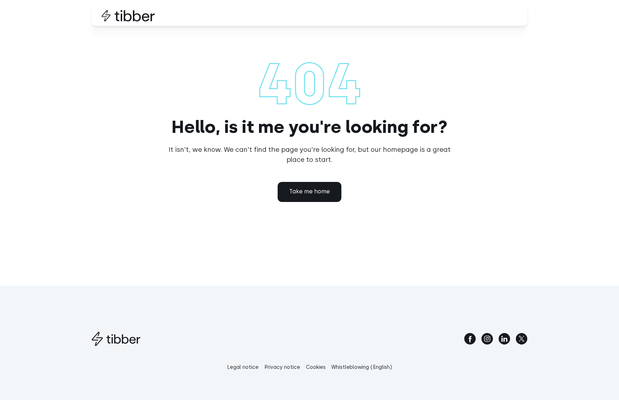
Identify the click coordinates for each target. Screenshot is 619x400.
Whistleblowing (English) (361, 367)
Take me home (309, 191)
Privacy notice (282, 367)
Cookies (316, 367)
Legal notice (243, 367)
